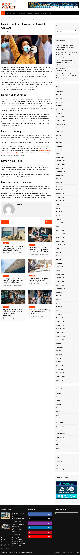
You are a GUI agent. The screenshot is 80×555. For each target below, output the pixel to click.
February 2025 (60, 153)
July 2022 (58, 252)
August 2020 (59, 332)
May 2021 (59, 303)
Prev (6, 222)
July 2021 (58, 296)
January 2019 (60, 372)
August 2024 (59, 175)
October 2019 (60, 340)
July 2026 (58, 95)
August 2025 (59, 131)
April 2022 (59, 263)
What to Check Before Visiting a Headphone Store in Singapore (39, 311)
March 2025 (59, 149)
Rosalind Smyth (35, 283)
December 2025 (60, 120)
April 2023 (59, 219)
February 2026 (60, 113)
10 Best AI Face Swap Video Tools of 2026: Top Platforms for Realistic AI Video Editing (39, 249)
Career (58, 397)
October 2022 (60, 241)
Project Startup (47, 13)
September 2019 (60, 343)
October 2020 (60, 325)
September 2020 (60, 329)
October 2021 (60, 285)
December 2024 (60, 160)
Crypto (58, 400)
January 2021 (60, 318)
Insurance (59, 415)
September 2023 (60, 201)
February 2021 (60, 314)
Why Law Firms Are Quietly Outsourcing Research (63, 69)
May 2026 (59, 102)
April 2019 (59, 361)
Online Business (60, 433)
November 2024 (60, 164)
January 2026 (60, 117)
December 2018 (60, 376)
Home (57, 465)
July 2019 (58, 350)
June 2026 (59, 98)
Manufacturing (60, 426)
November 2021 (60, 281)
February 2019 (60, 369)
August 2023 (59, 204)
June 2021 (59, 299)
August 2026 (59, 91)
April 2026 (59, 106)
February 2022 (60, 270)
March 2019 (59, 365)
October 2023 (60, 197)
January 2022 (60, 274)
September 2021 (60, 288)
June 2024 (59, 182)
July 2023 (58, 208)
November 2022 (60, 237)
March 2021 (59, 310)
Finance (15, 13)
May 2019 (59, 358)
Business (8, 13)
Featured (58, 404)
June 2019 (59, 354)
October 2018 (60, 380)
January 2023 (60, 230)
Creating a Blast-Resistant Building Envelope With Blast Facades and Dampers (13, 280)
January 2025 (60, 157)
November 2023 (60, 193)
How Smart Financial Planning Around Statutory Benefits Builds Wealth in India (13, 248)
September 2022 (60, 244)
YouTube (76, 552)
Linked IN (70, 552)
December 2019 (60, 336)
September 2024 (60, 171)
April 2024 (59, 190)
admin (4, 32)
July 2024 (58, 179)
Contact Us (59, 461)
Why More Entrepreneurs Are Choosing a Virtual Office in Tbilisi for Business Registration (66, 76)
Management (37, 13)
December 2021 (60, 277)
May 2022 (59, 259)
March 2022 (59, 266)
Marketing (29, 13)
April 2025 (59, 146)
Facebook (57, 552)
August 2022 (59, 248)
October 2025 (60, 128)
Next (47, 222)
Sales (57, 441)
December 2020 (60, 321)
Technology (59, 448)
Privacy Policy (60, 469)
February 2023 (60, 226)
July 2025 (58, 135)
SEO (57, 444)
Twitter (64, 552)
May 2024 (59, 186)
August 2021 (59, 292)
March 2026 (59, 109)
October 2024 (60, 168)
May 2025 (59, 142)
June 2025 (59, 138)
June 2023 (59, 212)
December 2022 (60, 234)
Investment (22, 13)
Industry (58, 411)
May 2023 (59, 215)
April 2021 (59, 307)
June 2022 (59, 255)
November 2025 (60, 124)
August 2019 (59, 347)
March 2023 (59, 223)
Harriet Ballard (7, 252)
